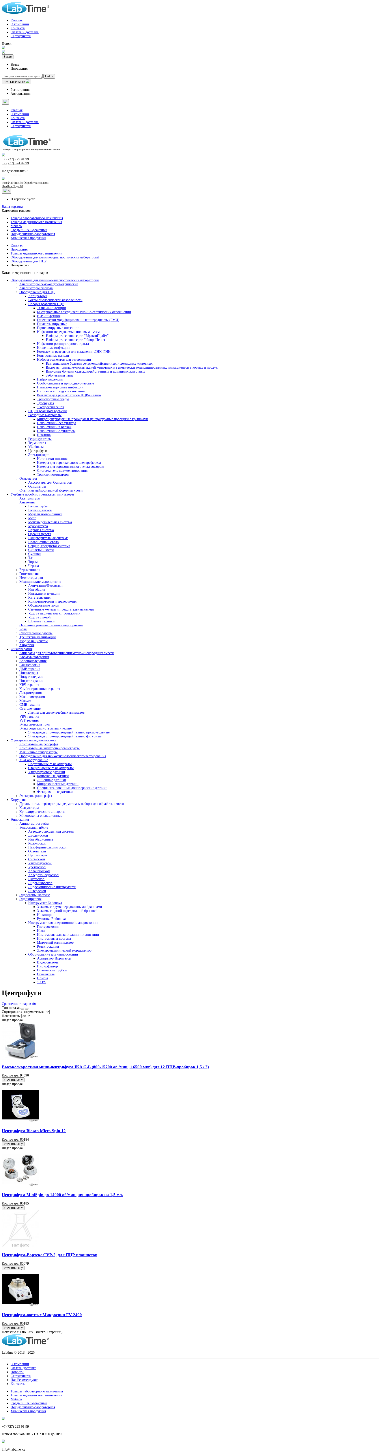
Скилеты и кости (41, 550)
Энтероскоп (37, 891)
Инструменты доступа (54, 938)
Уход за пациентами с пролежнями (54, 613)
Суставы (34, 554)
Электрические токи (34, 724)
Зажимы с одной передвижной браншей (67, 911)
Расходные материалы (45, 415)
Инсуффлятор (47, 966)
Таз (30, 558)
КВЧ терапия (29, 685)
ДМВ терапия (29, 669)
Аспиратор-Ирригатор (54, 958)
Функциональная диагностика (33, 740)
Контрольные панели (53, 355)
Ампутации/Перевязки (45, 585)
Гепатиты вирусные (52, 324)
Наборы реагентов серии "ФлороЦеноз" (76, 339)
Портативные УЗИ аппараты (50, 764)
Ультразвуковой (40, 863)
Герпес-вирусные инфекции (58, 328)
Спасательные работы (35, 633)
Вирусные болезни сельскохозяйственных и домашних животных (95, 371)
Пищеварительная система (48, 538)
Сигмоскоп (36, 859)
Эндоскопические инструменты (52, 887)
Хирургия (26, 645)
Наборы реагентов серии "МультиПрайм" (77, 336)
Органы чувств (39, 534)
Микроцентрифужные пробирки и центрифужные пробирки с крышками (92, 419)
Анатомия (27, 502)
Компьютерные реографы (38, 744)
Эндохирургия (30, 899)
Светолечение (30, 708)
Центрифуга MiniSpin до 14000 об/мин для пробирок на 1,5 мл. (62, 1194)
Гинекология (29, 573)
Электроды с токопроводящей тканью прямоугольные (69, 732)
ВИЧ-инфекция (48, 316)
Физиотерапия (21, 649)
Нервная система (41, 530)
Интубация (36, 589)
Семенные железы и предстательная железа (61, 609)
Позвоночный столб (43, 542)
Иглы (41, 930)
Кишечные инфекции (53, 347)
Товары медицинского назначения (36, 222)
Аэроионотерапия (33, 661)
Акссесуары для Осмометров (50, 482)
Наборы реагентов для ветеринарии (64, 359)
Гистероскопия (48, 926)
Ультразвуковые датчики (46, 772)
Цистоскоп (36, 879)
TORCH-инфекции (51, 308)
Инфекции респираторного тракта (63, 343)
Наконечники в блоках (54, 427)
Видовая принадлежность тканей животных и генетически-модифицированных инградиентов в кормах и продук (132, 367)
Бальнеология (29, 665)
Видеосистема (47, 962)
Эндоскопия (20, 819)
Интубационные (40, 839)
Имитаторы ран (31, 577)
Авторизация (20, 93)
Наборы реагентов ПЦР (46, 304)
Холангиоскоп (39, 871)
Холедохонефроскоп (43, 875)
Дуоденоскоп (38, 835)
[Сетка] (22, 1009)
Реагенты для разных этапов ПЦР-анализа (69, 395)
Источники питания (52, 458)
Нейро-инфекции (50, 379)
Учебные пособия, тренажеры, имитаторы (42, 494)
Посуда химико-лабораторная (33, 234)
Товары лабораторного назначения (37, 218)
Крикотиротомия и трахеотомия (52, 601)
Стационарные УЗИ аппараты (51, 768)
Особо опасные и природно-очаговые (65, 383)
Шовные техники (41, 621)
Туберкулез (45, 403)
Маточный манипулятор (55, 942)
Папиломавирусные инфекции (60, 387)
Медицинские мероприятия (40, 581)
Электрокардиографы (35, 796)
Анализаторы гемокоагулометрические (48, 284)
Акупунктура (29, 498)
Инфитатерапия (31, 681)
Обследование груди (43, 605)
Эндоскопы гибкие (33, 827)
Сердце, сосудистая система (49, 546)
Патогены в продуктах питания (61, 391)
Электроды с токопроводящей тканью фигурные (64, 736)
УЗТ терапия (29, 720)
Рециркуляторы (40, 439)
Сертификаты (21, 36)
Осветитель (45, 974)
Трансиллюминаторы (53, 474)
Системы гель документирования (62, 470)
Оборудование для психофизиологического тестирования (62, 756)
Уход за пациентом (33, 641)
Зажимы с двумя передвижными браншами (69, 907)
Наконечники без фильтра (56, 423)
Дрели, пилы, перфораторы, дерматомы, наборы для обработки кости (71, 803)
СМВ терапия (29, 704)
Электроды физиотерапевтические (45, 728)
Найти (49, 76)
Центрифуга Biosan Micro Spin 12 (34, 1130)
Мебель (16, 226)
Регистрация (20, 89)
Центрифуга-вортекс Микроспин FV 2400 (42, 1314)
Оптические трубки (52, 970)
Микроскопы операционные (40, 815)
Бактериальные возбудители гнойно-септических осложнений (84, 312)
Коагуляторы (29, 807)
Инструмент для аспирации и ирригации (68, 934)
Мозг (32, 518)
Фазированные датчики (55, 792)
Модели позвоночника (45, 514)
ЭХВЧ (41, 982)
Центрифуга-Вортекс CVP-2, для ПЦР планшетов (49, 1255)
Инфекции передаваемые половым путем (68, 332)
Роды (23, 629)
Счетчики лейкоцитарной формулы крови (51, 490)
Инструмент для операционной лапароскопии (63, 922)
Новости (17, 1372)
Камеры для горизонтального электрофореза (70, 466)
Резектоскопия (48, 946)
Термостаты (37, 443)
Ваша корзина (12, 206)
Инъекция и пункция (44, 593)
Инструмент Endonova (45, 903)
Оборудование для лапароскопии (53, 954)
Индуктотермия (31, 677)
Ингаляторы (28, 673)
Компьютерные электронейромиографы (49, 748)
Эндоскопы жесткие (34, 895)
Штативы (44, 435)
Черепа (33, 566)
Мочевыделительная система (50, 522)
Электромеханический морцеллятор (64, 950)
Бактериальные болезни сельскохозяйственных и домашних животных (99, 363)
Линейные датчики (51, 780)
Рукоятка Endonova (51, 919)
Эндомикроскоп (40, 883)
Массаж (25, 700)
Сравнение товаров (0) (19, 1004)
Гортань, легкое (40, 510)
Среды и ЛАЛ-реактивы (29, 230)
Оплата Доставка (23, 1368)
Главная (16, 20)
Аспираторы (37, 296)
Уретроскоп (37, 867)
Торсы (33, 562)
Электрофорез (38, 455)
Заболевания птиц (59, 375)
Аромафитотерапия (34, 657)
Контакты (18, 28)
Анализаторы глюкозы (36, 288)
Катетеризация (39, 597)
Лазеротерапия (30, 692)
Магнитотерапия (32, 696)
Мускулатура (38, 526)
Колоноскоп (37, 843)
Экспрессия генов (50, 407)
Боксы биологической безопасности (55, 300)
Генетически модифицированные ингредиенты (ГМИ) (78, 320)
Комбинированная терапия (39, 688)
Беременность (29, 570)
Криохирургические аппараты (42, 811)
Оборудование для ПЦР (37, 292)
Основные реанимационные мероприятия (51, 625)
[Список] (26, 1009)
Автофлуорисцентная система (51, 831)
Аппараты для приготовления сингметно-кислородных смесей (66, 653)
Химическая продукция (28, 238)
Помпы (42, 978)
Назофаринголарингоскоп (47, 847)
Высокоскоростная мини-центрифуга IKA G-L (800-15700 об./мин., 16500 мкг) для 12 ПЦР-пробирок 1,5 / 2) (105, 1067)
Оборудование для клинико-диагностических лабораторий (55, 280)
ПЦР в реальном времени (47, 411)
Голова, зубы (38, 506)
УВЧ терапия (29, 716)
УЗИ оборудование (33, 760)
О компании (20, 24)
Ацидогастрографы (34, 823)
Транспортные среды (53, 399)
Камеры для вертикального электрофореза (69, 462)
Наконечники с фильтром (56, 431)
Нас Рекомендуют (24, 1380)
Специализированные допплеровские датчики (72, 788)
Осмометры (28, 478)
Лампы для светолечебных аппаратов (56, 712)
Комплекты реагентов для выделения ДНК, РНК (73, 351)
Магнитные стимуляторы (38, 752)
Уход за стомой (39, 617)
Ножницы (44, 915)
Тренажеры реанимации (37, 637)
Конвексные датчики (53, 776)
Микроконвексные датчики (57, 784)
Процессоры (37, 855)
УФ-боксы (36, 447)
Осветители (37, 851)
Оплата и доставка (25, 32)
